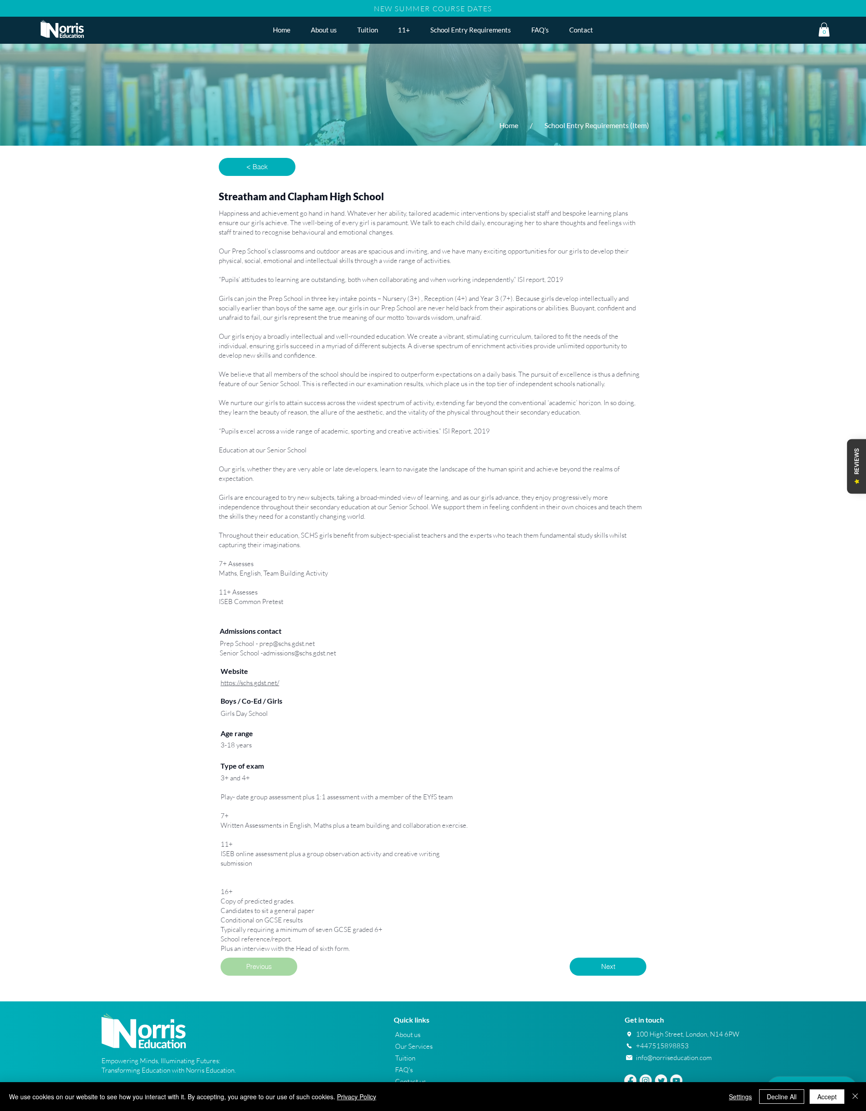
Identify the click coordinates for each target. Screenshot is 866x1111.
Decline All (782, 1096)
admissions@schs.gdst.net (299, 653)
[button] (404, 30)
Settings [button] (740, 1096)
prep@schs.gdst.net (287, 643)
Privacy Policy (356, 1096)
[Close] (855, 1096)
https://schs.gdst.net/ (250, 682)
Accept (827, 1096)
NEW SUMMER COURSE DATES (433, 8)
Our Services (414, 1046)
